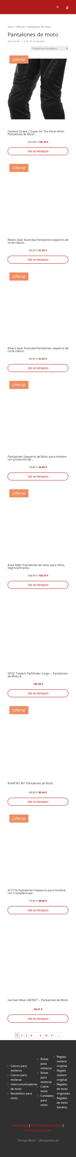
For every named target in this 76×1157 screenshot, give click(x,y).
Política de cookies (38, 1130)
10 (46, 1035)
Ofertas (20, 26)
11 (52, 1035)
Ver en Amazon (38, 151)
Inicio (11, 26)
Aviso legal (20, 1125)
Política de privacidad (46, 1125)
